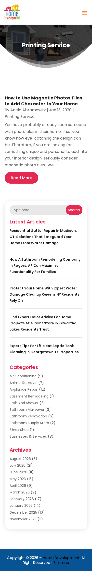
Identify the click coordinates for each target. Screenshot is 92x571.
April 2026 (18, 485)
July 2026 (18, 465)
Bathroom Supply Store (29, 422)
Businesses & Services (28, 436)
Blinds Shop (19, 429)
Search (74, 209)
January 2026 (21, 505)
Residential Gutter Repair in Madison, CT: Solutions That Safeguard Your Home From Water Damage (43, 236)
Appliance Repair (24, 389)
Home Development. (61, 557)
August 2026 (20, 458)
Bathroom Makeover (27, 409)
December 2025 (23, 512)
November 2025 (23, 519)
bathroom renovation (28, 416)
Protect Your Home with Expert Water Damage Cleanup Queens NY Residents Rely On (44, 294)
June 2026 (18, 472)
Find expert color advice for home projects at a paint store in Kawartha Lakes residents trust (43, 323)
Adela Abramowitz (28, 110)
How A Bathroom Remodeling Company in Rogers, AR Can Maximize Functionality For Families (45, 265)
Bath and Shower (24, 402)
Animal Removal (23, 382)
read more (21, 178)
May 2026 (18, 478)
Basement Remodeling (29, 396)
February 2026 (22, 498)
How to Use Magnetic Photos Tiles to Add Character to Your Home (43, 101)
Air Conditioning (23, 376)
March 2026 (20, 492)
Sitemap (61, 562)
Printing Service (20, 116)
